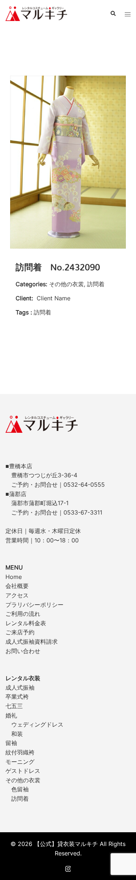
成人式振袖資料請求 (31, 641)
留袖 (11, 742)
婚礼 (11, 715)
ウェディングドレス (37, 724)
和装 (17, 733)
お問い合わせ (22, 651)
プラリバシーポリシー (34, 604)
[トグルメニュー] (128, 13)
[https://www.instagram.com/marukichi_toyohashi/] (68, 868)
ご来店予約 (19, 632)
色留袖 (20, 789)
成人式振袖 (19, 687)
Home (13, 576)
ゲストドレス (22, 770)
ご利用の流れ (22, 613)
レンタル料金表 (25, 623)
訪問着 (20, 798)
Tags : (24, 312)
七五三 (14, 706)
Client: (24, 298)
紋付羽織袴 (19, 752)
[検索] (113, 14)
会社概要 (17, 585)
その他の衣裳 (22, 780)
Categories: (31, 284)
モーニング (19, 761)
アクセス (17, 595)
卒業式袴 (17, 696)
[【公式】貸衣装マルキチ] (36, 13)
